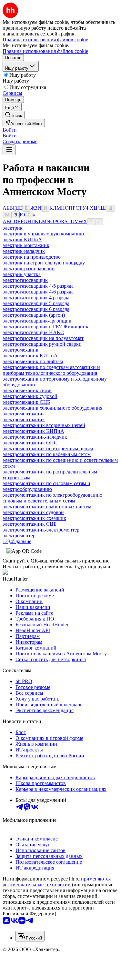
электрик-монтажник (26, 245)
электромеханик (20, 350)
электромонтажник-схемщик (34, 518)
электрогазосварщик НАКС (33, 332)
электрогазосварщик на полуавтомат (43, 338)
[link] (14, 115)
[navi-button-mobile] (9, 149)
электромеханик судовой (30, 396)
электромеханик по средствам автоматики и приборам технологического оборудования (51, 370)
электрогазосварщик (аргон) (34, 315)
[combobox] (30, 936)
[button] (10, 130)
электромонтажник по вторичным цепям (48, 448)
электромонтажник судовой (33, 512)
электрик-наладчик (24, 251)
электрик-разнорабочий (29, 268)
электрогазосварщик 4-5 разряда (38, 286)
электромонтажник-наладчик (35, 437)
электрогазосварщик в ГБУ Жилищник (45, 326)
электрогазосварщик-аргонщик (37, 320)
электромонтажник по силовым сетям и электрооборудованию (46, 486)
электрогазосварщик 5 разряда (36, 303)
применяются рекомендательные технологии (57, 881)
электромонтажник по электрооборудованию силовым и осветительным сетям (52, 497)
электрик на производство (32, 257)
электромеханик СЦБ (26, 402)
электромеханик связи (27, 390)
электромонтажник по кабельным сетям (47, 454)
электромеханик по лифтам (33, 361)
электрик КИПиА (22, 239)
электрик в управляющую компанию (43, 233)
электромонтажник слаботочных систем (47, 506)
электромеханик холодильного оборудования (52, 408)
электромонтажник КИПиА (33, 431)
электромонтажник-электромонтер (41, 529)
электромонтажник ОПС (30, 442)
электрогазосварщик (25, 280)
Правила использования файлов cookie (45, 51)
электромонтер (19, 535)
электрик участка (22, 274)
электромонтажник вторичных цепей (44, 425)
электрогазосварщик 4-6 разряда (38, 291)
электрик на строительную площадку (44, 262)
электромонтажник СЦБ (29, 524)
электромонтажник (24, 413)
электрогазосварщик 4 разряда (36, 297)
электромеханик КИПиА (30, 355)
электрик (13, 228)
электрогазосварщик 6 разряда (36, 309)
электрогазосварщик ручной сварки (42, 344)
